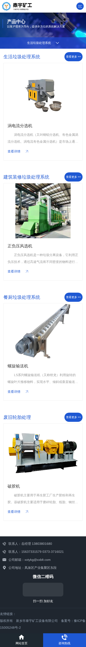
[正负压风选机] (43, 210)
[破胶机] (43, 451)
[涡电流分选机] (43, 90)
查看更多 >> (73, 56)
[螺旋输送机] (43, 330)
